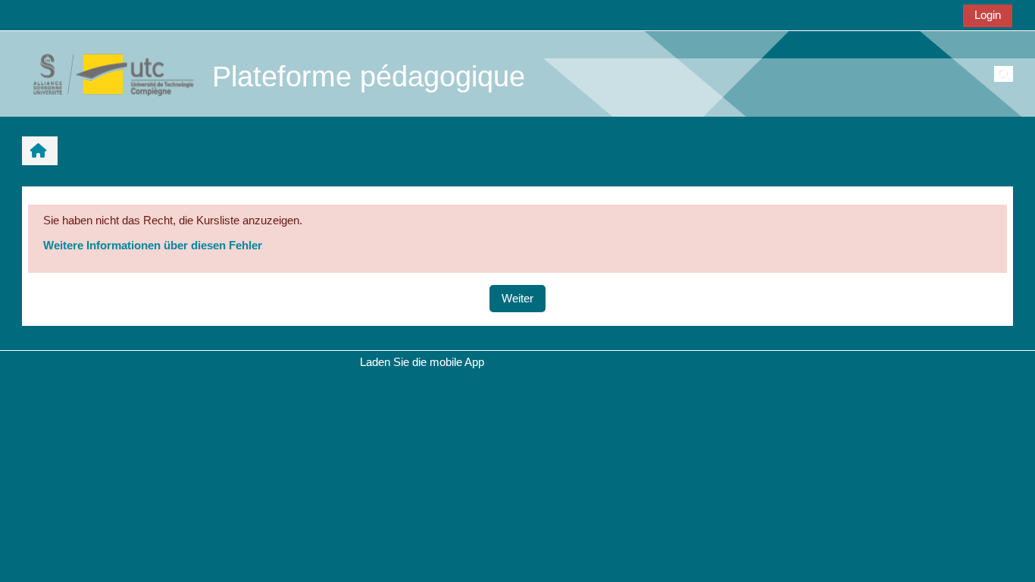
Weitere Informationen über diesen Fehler (152, 245)
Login (987, 14)
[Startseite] (105, 73)
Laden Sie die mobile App (422, 361)
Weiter (517, 298)
